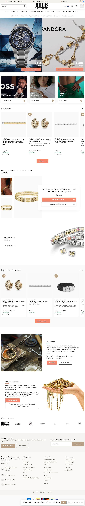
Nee (69, 502)
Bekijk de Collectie (58, 199)
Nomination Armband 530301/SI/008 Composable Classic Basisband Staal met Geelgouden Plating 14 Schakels (13, 142)
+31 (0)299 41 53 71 (10, 475)
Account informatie (70, 459)
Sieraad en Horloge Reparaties (40, 15)
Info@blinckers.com (10, 484)
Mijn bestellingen (69, 462)
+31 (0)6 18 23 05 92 (10, 479)
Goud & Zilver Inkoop (53, 11)
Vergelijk (6, 154)
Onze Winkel (22, 445)
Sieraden (14, 15)
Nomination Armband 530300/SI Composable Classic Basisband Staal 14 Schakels (65, 141)
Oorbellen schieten (70, 11)
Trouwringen (22, 11)
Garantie (46, 475)
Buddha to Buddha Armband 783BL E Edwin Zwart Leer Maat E (66, 302)
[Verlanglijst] (76, 6)
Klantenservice (68, 15)
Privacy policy (47, 467)
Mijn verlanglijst (69, 464)
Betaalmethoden (48, 470)
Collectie (41, 161)
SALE (12, 11)
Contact (46, 480)
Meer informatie (12, 400)
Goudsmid (52, 362)
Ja (63, 502)
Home (6, 11)
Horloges (23, 15)
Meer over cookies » (78, 502)
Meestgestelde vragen (50, 459)
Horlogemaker (65, 362)
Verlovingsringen (36, 11)
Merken (57, 15)
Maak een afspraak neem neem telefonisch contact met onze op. (22, 405)
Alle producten (69, 470)
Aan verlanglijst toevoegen (58, 204)
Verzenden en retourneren (51, 472)
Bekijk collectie (41, 321)
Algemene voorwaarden (50, 462)
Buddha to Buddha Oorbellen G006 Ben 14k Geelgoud (40, 140)
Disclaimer (46, 464)
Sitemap (46, 483)
